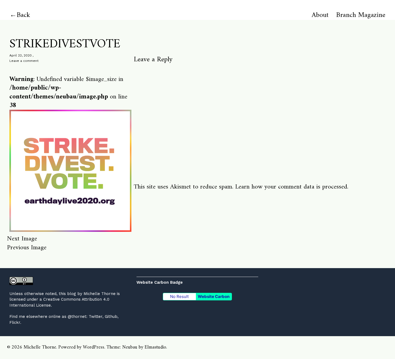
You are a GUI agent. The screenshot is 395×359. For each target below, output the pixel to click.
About (320, 15)
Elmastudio (155, 347)
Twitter (95, 316)
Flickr (14, 322)
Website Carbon (213, 296)
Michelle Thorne (100, 293)
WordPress (93, 347)
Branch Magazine (360, 15)
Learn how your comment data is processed (291, 187)
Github (111, 316)
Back (23, 15)
